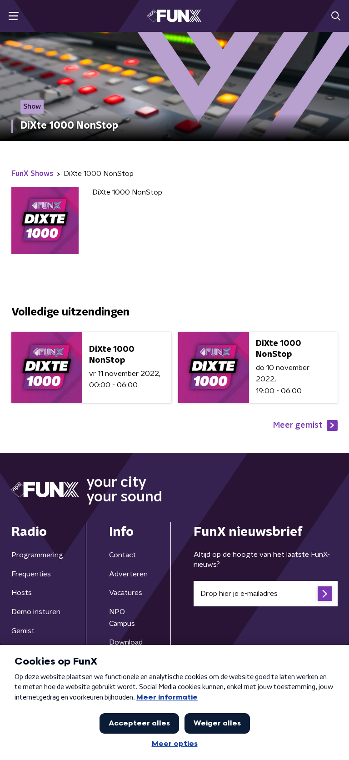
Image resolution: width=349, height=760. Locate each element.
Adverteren (128, 574)
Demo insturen (35, 611)
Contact (122, 555)
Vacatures (125, 592)
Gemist (23, 631)
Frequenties (31, 574)
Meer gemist (297, 425)
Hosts (21, 592)
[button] (13, 16)
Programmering (37, 555)
